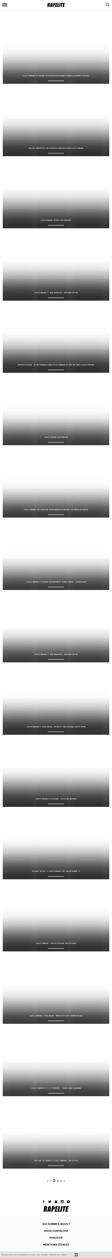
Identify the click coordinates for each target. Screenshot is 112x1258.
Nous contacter (56, 1230)
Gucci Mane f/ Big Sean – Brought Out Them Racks (56, 1016)
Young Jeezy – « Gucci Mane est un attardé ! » (56, 871)
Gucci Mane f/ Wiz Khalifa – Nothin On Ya (56, 293)
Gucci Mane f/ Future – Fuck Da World (56, 799)
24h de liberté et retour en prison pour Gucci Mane (56, 148)
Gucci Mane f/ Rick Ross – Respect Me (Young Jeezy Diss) (56, 727)
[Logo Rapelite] (56, 5)
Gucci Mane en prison (56, 437)
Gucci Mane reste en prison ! (56, 220)
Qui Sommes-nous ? (56, 1224)
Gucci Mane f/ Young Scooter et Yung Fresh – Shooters (56, 582)
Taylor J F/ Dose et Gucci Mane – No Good (56, 1161)
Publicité (56, 1237)
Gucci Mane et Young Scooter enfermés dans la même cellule (56, 76)
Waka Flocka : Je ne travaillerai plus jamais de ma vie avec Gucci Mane (56, 365)
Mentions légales (56, 1244)
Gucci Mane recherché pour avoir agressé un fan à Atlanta (56, 510)
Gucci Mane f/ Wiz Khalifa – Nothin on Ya (56, 654)
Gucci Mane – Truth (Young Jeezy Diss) (56, 943)
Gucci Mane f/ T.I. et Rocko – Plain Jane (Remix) (56, 1088)
